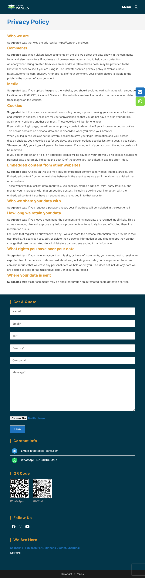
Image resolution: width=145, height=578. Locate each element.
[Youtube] (27, 526)
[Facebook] (13, 526)
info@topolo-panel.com (44, 450)
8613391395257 (46, 459)
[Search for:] (135, 7)
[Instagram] (20, 526)
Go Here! (15, 552)
